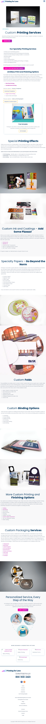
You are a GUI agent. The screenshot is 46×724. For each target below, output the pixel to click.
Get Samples (23, 131)
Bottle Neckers (6, 549)
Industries (23, 691)
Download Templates (9, 91)
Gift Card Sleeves (7, 548)
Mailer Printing (21, 652)
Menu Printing (6, 653)
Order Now (7, 41)
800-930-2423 (23, 677)
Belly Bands (5, 545)
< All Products (5, 29)
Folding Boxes (6, 544)
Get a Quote (23, 610)
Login (23, 715)
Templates (23, 703)
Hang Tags (5, 552)
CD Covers (5, 554)
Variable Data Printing (11, 85)
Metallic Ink (5, 243)
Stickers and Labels (7, 551)
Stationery (20, 659)
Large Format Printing (10, 93)
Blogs (23, 701)
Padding (4, 508)
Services (23, 689)
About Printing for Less (23, 711)
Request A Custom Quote (10, 101)
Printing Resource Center (23, 699)
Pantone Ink (5, 242)
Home (23, 685)
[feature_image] (8, 650)
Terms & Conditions (23, 705)
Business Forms (37, 652)
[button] (44, 1)
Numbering (5, 509)
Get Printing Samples (23, 693)
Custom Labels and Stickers (9, 516)
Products (23, 687)
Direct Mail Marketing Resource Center (23, 697)
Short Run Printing (10, 83)
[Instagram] (24, 682)
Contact (23, 709)
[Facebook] (22, 682)
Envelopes (5, 555)
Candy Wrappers (7, 546)
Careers (23, 713)
